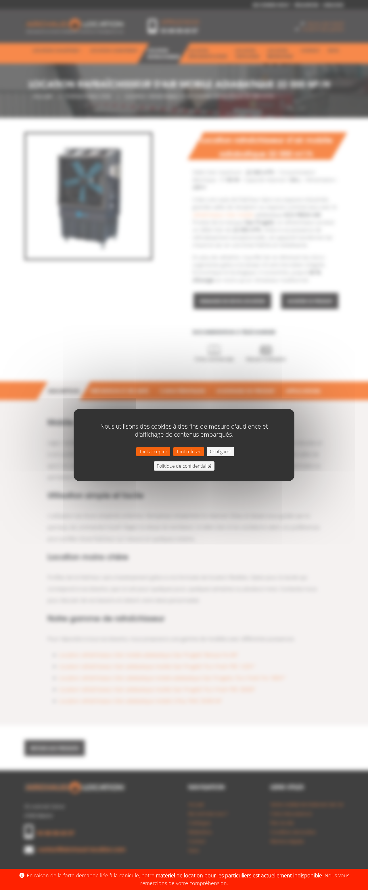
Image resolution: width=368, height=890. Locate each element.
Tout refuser (188, 451)
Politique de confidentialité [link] (184, 466)
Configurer (220, 451)
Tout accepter (153, 451)
